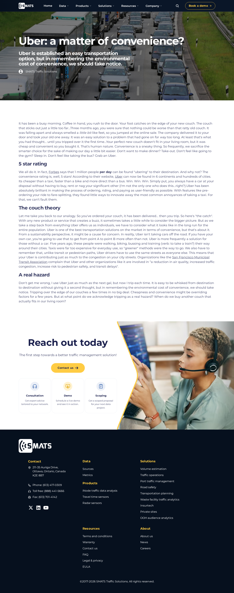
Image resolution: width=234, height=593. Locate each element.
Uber (118, 176)
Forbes (54, 172)
